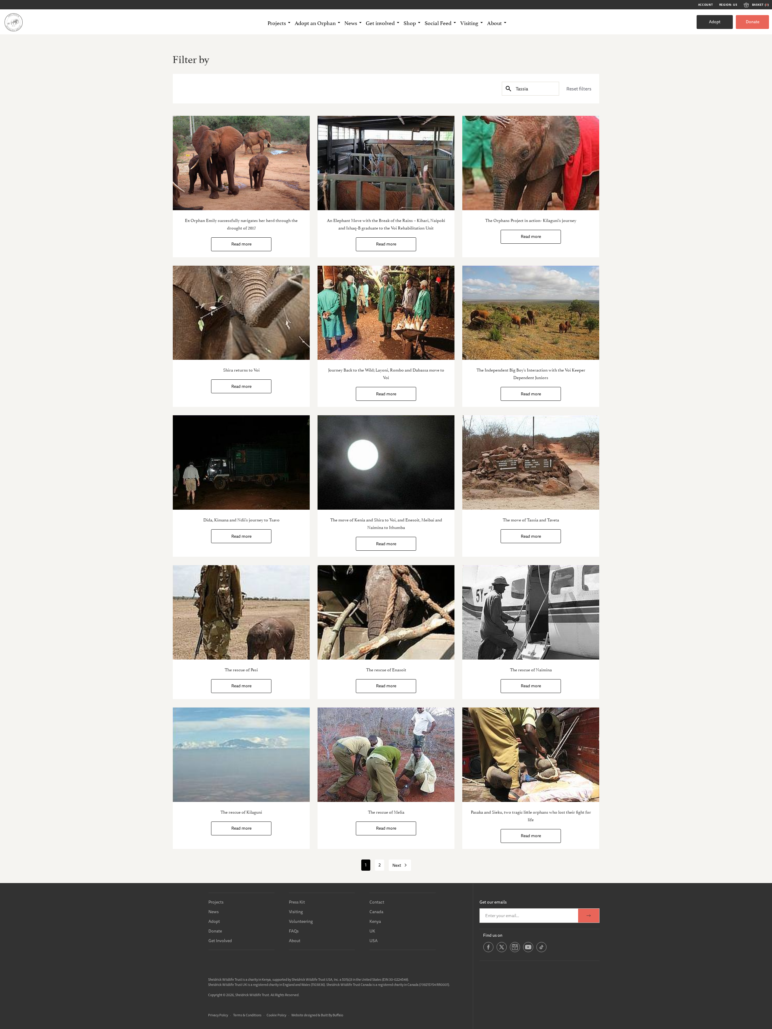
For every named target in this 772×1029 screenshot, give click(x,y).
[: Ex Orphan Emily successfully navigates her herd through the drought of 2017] (241, 163)
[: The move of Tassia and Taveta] (530, 462)
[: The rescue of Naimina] (530, 612)
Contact (376, 902)
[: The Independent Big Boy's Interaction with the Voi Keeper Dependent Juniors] (530, 313)
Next (396, 865)
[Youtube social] (528, 951)
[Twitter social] (501, 951)
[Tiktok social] (541, 951)
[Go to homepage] (14, 22)
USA (373, 940)
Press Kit (297, 902)
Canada (376, 911)
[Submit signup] (588, 916)
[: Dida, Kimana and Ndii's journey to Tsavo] (241, 462)
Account (705, 5)
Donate (752, 21)
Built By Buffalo (332, 1015)
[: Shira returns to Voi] (241, 313)
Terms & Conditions (247, 1015)
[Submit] (508, 88)
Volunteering (301, 921)
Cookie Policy (276, 1015)
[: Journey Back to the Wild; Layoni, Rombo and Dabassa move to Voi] (386, 313)
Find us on (492, 935)
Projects (215, 902)
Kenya (375, 921)
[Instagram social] (515, 951)
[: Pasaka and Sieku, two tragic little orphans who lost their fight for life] (530, 755)
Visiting (296, 911)
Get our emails (493, 902)
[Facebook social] (488, 951)
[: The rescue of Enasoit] (386, 612)
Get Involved (220, 940)
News (213, 911)
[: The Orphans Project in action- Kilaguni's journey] (530, 163)
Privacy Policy (218, 1015)
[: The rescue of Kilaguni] (241, 755)
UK (372, 931)
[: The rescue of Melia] (386, 755)
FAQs (294, 931)
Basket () (760, 5)
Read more (241, 244)
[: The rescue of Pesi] (241, 612)
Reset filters (578, 89)
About (294, 940)
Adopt (714, 21)
